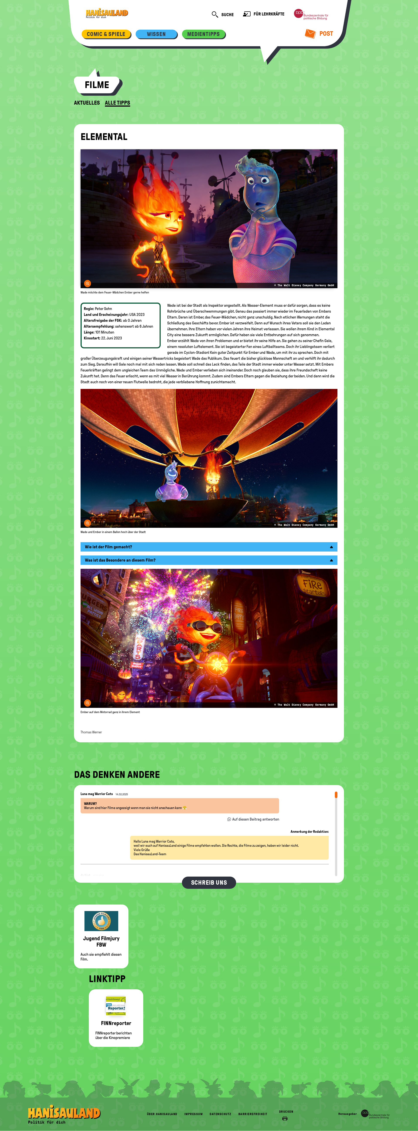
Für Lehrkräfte (268, 14)
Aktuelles (87, 103)
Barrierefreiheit (253, 1114)
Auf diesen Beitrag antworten (255, 819)
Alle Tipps (117, 103)
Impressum (193, 1114)
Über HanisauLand (162, 1114)
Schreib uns (209, 882)
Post (325, 33)
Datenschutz (220, 1114)
